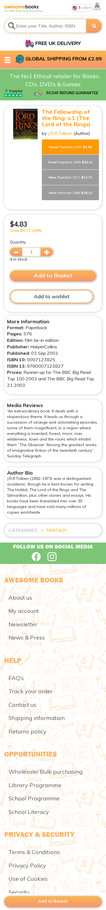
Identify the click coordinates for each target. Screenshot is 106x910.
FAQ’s (16, 677)
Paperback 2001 (70, 147)
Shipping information (36, 717)
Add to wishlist (52, 296)
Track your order (30, 691)
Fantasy (56, 530)
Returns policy (27, 731)
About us (20, 597)
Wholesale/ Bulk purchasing (45, 771)
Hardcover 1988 (70, 193)
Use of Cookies (28, 878)
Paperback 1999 (70, 162)
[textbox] (45, 26)
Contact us (22, 704)
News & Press (26, 637)
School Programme (34, 798)
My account (23, 610)
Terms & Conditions (34, 851)
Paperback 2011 (70, 177)
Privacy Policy (27, 865)
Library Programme (34, 785)
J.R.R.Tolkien (60, 133)
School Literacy (28, 811)
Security (19, 892)
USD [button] (84, 8)
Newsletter (22, 624)
